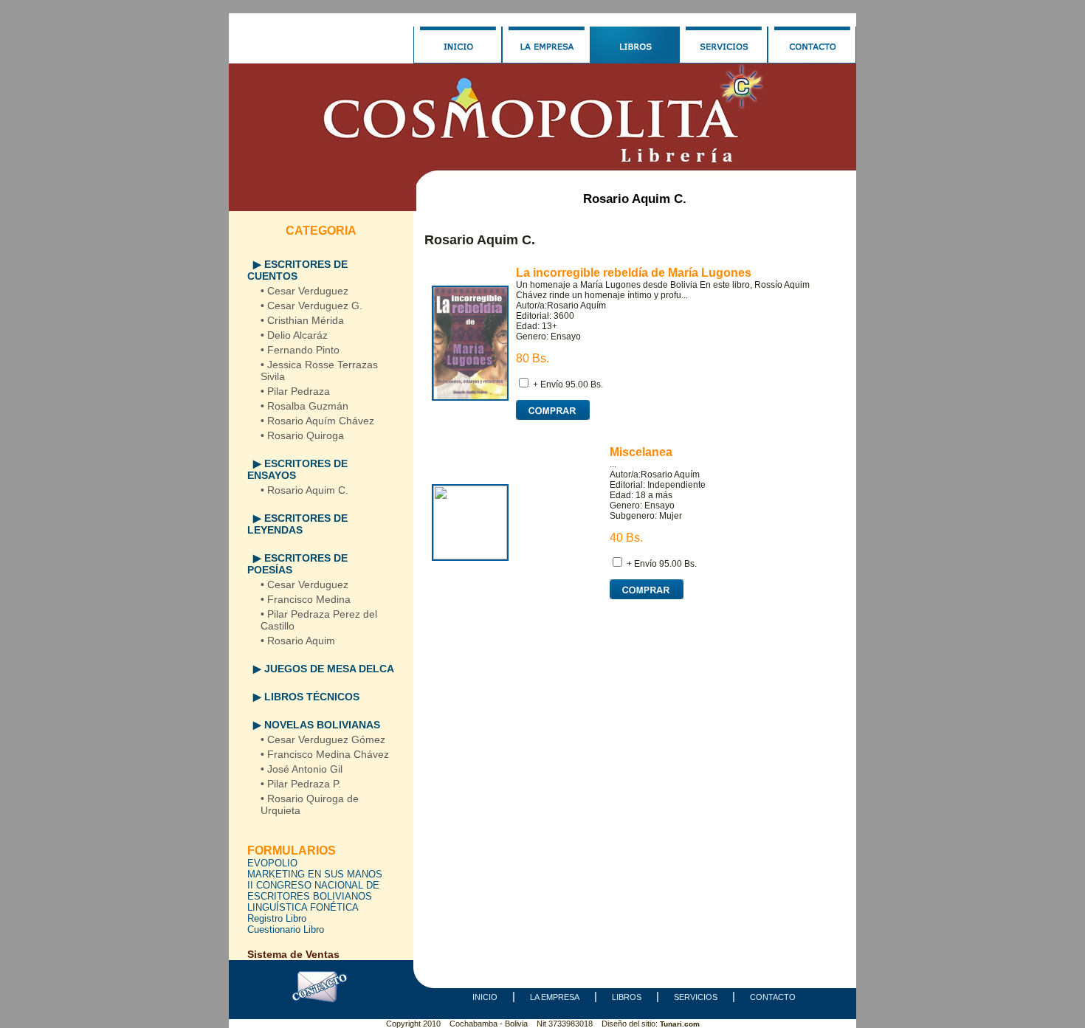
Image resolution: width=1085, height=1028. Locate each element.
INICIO (484, 997)
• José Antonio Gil (301, 769)
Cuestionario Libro (285, 929)
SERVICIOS (695, 997)
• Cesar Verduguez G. (311, 305)
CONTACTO (773, 997)
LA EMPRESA (554, 997)
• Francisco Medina (306, 599)
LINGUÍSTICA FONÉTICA (303, 907)
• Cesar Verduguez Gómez (323, 739)
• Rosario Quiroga (302, 435)
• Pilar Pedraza (295, 391)
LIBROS (626, 997)
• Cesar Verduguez (304, 291)
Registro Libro (276, 918)
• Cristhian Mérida (302, 320)
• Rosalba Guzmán (304, 406)
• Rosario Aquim (298, 640)
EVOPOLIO (272, 863)
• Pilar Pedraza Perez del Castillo (319, 620)
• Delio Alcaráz (294, 335)
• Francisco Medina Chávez (325, 754)
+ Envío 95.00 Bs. (568, 384)
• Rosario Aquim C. (304, 490)
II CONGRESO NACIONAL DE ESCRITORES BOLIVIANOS (313, 891)
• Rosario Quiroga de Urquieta (310, 804)
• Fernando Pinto (300, 350)
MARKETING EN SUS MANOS (314, 874)
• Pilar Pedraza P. (301, 784)
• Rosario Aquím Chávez (317, 421)
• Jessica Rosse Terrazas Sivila (319, 370)
